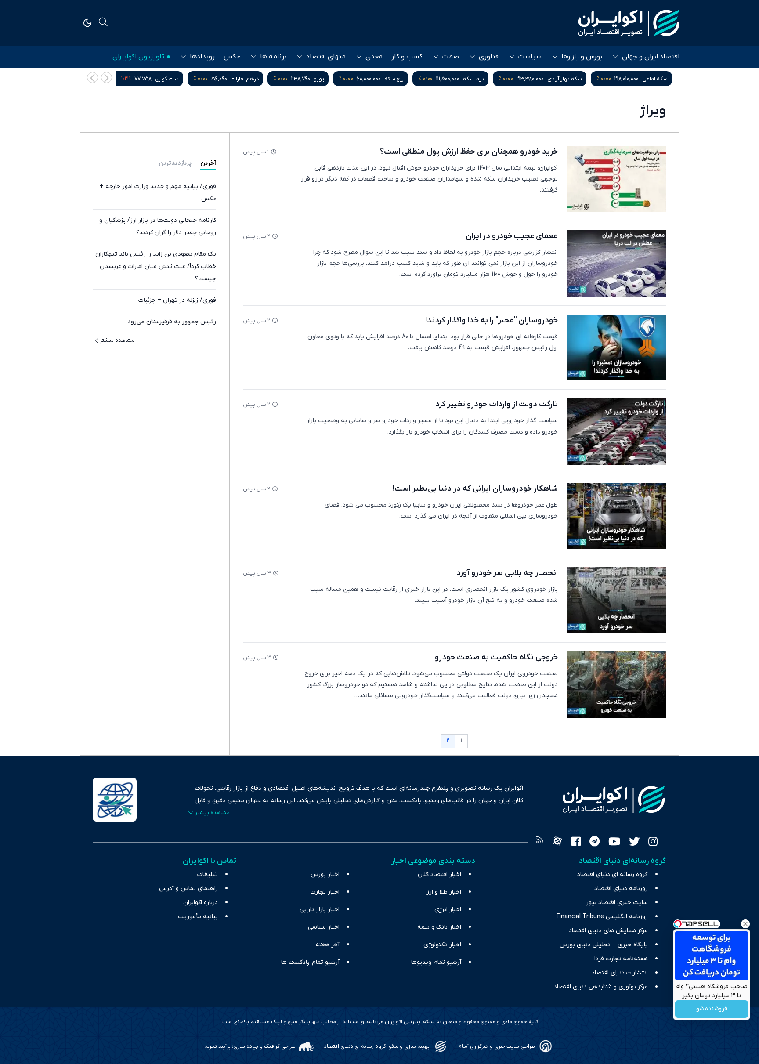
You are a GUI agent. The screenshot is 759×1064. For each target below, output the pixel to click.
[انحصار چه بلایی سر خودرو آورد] (616, 600)
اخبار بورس (325, 874)
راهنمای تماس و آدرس (188, 888)
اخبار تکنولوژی (442, 945)
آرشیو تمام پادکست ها (310, 962)
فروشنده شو (711, 1009)
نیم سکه (473, 79)
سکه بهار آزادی (564, 79)
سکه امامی (655, 79)
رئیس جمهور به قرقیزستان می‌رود (172, 322)
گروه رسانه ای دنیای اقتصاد (612, 874)
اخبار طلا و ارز (443, 892)
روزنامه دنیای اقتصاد (621, 888)
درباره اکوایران (200, 902)
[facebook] (576, 842)
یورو (319, 79)
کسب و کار (407, 56)
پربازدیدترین (175, 163)
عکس (232, 56)
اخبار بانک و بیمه (439, 927)
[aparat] (557, 842)
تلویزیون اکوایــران (138, 56)
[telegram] (594, 842)
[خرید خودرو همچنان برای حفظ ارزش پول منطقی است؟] (616, 179)
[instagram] (653, 842)
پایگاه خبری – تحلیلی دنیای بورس (604, 945)
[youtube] (614, 842)
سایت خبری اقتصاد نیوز (617, 902)
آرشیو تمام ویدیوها (436, 962)
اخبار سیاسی (324, 927)
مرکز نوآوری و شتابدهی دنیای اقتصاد (601, 987)
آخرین (208, 163)
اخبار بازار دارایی (320, 909)
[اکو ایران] (628, 23)
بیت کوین (167, 79)
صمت (450, 56)
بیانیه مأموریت (198, 916)
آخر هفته (327, 945)
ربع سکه (394, 79)
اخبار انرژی (447, 909)
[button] (92, 77)
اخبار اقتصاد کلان (439, 874)
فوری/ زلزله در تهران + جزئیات (177, 300)
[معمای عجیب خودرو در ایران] (616, 263)
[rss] (539, 842)
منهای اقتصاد (326, 56)
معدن (374, 56)
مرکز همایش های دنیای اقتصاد (608, 930)
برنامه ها (273, 56)
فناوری (489, 56)
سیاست (530, 56)
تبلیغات (207, 874)
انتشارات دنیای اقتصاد (620, 973)
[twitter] (634, 842)
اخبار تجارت (325, 892)
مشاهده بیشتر (117, 340)
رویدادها (202, 56)
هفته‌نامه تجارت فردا (621, 959)
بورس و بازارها (581, 56)
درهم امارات (245, 79)
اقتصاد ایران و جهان (650, 56)
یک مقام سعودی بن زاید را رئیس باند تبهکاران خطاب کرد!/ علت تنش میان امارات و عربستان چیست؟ (155, 266)
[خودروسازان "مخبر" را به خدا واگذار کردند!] (616, 348)
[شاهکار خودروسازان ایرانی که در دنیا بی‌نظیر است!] (616, 516)
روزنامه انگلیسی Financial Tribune (602, 916)
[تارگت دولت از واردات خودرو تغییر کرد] (616, 431)
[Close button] (745, 923)
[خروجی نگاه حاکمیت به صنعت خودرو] (616, 684)
